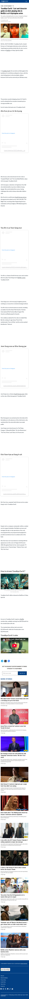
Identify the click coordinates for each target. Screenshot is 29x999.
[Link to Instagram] (3, 989)
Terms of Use (3, 984)
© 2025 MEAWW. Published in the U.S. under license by (11, 963)
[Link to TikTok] (10, 989)
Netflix (8, 50)
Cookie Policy (3, 982)
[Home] (4, 1)
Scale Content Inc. (24, 963)
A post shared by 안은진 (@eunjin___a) (14, 150)
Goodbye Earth (6, 71)
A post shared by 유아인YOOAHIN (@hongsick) (14, 267)
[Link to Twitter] (5, 989)
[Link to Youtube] (7, 989)
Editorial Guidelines (4, 977)
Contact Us (3, 986)
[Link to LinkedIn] (12, 989)
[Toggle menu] (27, 1)
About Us (2, 975)
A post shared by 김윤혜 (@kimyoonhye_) (14, 494)
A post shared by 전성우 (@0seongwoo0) (14, 385)
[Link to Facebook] (1, 989)
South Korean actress (20, 197)
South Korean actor (19, 394)
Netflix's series (21, 277)
